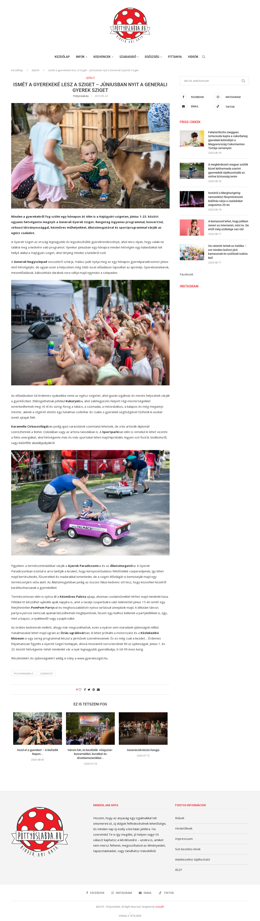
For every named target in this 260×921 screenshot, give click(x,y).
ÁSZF (178, 870)
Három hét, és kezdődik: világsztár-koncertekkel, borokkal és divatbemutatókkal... (90, 754)
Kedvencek (102, 57)
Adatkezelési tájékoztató (192, 859)
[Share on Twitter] (89, 689)
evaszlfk (159, 906)
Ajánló (35, 70)
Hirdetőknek (183, 828)
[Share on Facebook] (85, 689)
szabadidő (46, 673)
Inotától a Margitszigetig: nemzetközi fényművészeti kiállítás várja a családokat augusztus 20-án (225, 198)
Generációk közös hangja (143, 750)
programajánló (23, 673)
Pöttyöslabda (81, 96)
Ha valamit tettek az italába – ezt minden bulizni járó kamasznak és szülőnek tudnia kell (228, 251)
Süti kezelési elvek (187, 849)
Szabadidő (127, 57)
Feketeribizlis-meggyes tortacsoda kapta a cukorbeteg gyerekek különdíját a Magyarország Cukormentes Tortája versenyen (228, 140)
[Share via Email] (98, 689)
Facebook (186, 274)
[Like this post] (80, 689)
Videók (193, 57)
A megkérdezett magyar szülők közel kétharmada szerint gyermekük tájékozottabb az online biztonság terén (228, 170)
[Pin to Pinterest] (93, 689)
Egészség (152, 57)
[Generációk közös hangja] (143, 728)
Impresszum (184, 839)
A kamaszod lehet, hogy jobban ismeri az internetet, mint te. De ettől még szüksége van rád (228, 225)
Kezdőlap (62, 57)
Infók (80, 57)
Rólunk (179, 818)
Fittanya (175, 57)
